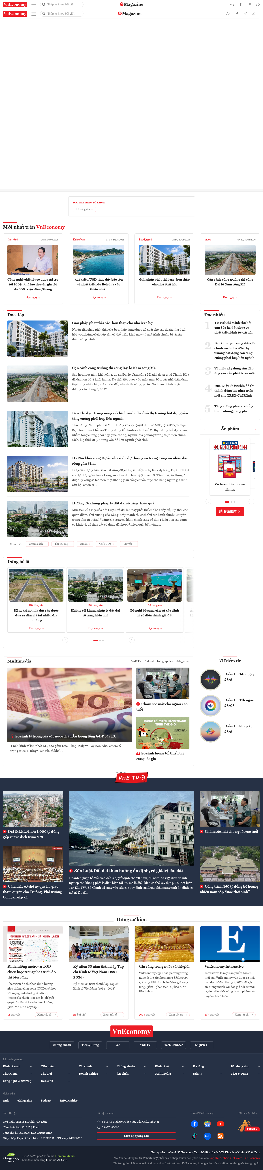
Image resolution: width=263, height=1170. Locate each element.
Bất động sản (146, 239)
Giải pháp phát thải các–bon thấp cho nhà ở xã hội (112, 323)
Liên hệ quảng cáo (136, 1136)
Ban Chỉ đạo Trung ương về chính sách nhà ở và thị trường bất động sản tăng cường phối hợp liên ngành (130, 416)
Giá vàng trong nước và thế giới (164, 967)
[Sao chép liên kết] (249, 4)
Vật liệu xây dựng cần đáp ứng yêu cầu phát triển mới (234, 371)
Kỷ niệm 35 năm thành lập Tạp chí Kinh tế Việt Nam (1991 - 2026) (98, 972)
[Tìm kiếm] (44, 4)
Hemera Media (64, 1156)
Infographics (165, 661)
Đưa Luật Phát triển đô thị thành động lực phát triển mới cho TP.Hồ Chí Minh (234, 390)
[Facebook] (194, 1124)
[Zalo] (207, 1136)
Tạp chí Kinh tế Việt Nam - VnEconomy (234, 1158)
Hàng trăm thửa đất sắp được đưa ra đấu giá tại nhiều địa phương (36, 615)
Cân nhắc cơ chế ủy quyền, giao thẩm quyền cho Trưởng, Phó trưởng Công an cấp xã (32, 892)
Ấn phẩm (230, 429)
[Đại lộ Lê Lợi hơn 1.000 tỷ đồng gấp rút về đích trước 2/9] (33, 809)
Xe (118, 1045)
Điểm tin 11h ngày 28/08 (239, 703)
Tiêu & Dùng (90, 1045)
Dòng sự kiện (131, 919)
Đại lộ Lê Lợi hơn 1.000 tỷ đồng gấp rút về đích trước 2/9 (31, 834)
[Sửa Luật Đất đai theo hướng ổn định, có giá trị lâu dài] (131, 828)
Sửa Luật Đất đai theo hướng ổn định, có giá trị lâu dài (128, 871)
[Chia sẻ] (258, 4)
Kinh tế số (12, 239)
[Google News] (207, 1124)
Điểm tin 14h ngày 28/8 (239, 677)
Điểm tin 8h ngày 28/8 (238, 729)
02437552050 (110, 1127)
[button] (95, 640)
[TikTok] (194, 1136)
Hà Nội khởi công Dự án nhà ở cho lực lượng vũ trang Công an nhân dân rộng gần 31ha (130, 461)
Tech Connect (173, 1045)
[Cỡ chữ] (232, 4)
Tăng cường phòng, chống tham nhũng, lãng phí (233, 409)
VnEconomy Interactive (224, 967)
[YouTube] (220, 1124)
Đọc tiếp (15, 315)
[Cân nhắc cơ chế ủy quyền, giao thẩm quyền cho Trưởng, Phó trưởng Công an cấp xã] (33, 864)
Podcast (149, 661)
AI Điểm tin (230, 661)
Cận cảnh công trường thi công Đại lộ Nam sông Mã (114, 368)
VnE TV (136, 661)
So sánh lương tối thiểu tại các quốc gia (160, 756)
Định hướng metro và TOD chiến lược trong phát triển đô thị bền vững (31, 972)
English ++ (202, 1045)
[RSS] (220, 1136)
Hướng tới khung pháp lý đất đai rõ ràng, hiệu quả (113, 503)
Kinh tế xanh (79, 239)
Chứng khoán (62, 1045)
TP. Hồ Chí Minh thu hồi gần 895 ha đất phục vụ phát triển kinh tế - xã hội (233, 327)
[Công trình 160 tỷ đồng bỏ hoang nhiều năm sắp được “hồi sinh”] (230, 864)
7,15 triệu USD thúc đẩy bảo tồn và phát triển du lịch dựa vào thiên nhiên (98, 284)
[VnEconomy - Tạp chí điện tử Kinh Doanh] (131, 1031)
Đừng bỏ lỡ (18, 562)
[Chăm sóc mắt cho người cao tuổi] (230, 809)
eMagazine (182, 661)
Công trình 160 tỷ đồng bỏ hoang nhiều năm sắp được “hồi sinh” (229, 889)
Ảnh (6, 1100)
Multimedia (19, 661)
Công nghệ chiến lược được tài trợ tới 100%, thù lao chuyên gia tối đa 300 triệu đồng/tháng (32, 284)
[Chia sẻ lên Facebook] (240, 4)
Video (208, 239)
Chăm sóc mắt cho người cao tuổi (161, 706)
